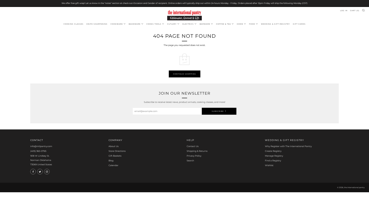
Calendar (113, 165)
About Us (113, 146)
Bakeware (135, 24)
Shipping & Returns (197, 151)
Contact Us (192, 146)
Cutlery (172, 24)
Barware (205, 24)
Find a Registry (273, 160)
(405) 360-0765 (38, 151)
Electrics (188, 24)
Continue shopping (184, 74)
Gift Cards (299, 24)
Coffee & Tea (223, 24)
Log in (344, 11)
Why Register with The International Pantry (288, 146)
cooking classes (73, 24)
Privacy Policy (194, 155)
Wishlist (269, 165)
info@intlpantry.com (41, 146)
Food (252, 24)
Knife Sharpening (97, 24)
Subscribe (218, 111)
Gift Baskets (115, 155)
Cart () (354, 11)
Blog (111, 160)
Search (190, 160)
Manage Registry (274, 155)
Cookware (117, 24)
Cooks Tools (153, 24)
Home (240, 24)
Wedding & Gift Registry (275, 24)
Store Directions (117, 151)
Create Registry (273, 151)
